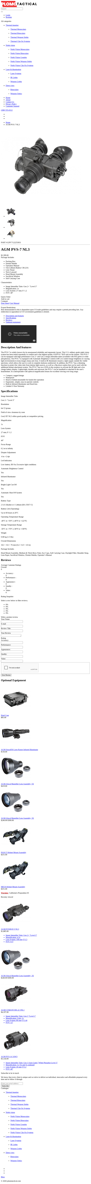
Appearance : (11, 582)
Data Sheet (5, 303)
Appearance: (5, 649)
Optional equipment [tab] (13, 322)
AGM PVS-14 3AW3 (9, 1057)
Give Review (6, 675)
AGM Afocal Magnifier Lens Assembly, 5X (17, 784)
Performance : (11, 578)
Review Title (6, 628)
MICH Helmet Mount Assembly (13, 887)
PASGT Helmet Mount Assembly (13, 852)
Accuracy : (10, 573)
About (8, 100)
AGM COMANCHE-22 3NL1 (13, 1010)
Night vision (10, 45)
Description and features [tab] (15, 316)
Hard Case (5, 715)
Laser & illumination (13, 69)
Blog (3, 1177)
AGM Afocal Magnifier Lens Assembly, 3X (17, 818)
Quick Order (5, 297)
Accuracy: (5, 640)
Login (8, 15)
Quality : (9, 586)
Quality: (4, 654)
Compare (4, 301)
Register (9, 17)
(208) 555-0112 (7, 110)
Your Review (6, 633)
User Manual (14, 303)
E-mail (3, 624)
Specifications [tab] (11, 318)
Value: (3, 659)
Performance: (6, 645)
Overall (4, 567)
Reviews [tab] (9, 320)
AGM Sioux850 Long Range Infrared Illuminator (19, 750)
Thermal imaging (12, 25)
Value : (8, 590)
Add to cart (5, 299)
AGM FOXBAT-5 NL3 (10, 929)
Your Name (5, 619)
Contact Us (10, 102)
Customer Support (12, 106)
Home (8, 98)
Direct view (10, 86)
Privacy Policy (11, 104)
